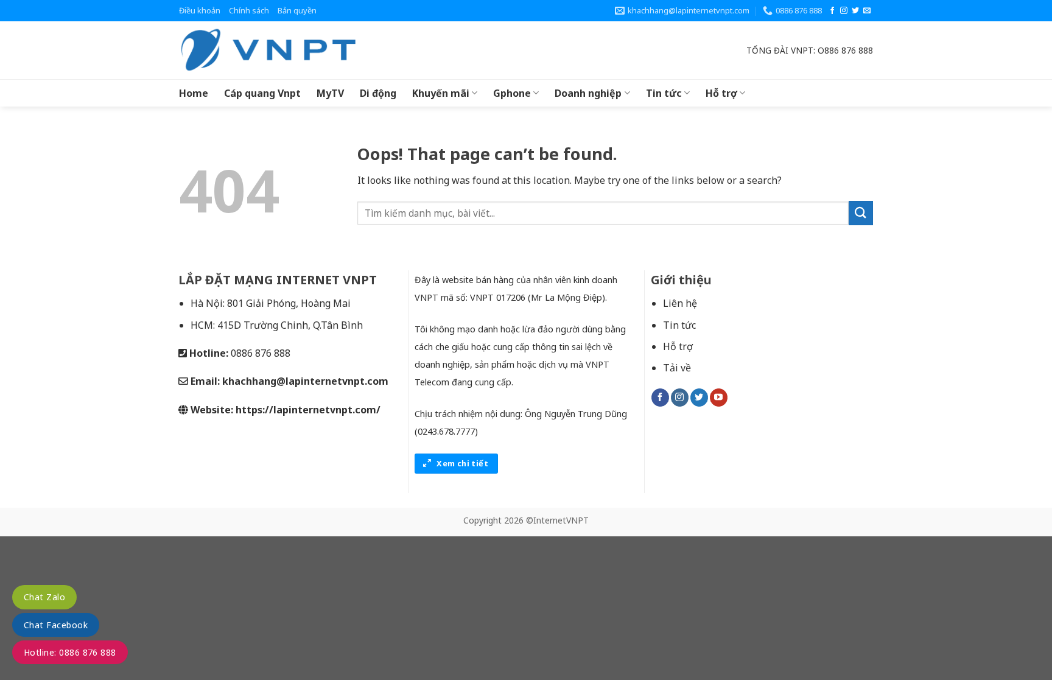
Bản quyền (297, 10)
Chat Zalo (44, 597)
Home (193, 93)
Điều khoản (199, 10)
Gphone (512, 93)
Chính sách (249, 10)
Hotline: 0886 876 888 (70, 652)
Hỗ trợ (721, 93)
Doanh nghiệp (588, 93)
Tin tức (664, 93)
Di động (378, 93)
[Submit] (861, 213)
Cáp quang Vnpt (262, 93)
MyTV (330, 93)
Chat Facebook (56, 625)
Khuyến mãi (440, 93)
